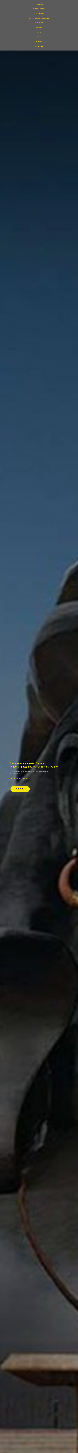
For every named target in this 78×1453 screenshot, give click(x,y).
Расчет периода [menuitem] (39, 14)
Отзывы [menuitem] (39, 42)
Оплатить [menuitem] (39, 28)
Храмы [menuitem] (39, 37)
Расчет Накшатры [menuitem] (39, 9)
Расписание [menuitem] (39, 23)
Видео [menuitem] (39, 32)
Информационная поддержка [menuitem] (39, 18)
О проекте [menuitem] (39, 4)
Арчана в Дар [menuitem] (39, 46)
